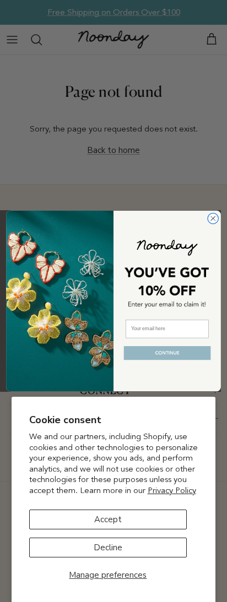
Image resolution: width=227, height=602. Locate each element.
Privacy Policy (172, 490)
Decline (108, 547)
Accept (108, 519)
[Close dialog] (213, 218)
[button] (167, 353)
